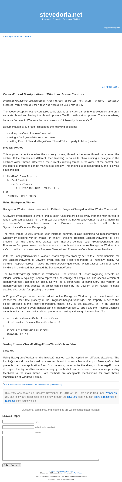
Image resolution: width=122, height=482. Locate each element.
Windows (111, 393)
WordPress (78, 473)
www (118, 27)
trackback (10, 400)
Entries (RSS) (54, 471)
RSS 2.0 (72, 396)
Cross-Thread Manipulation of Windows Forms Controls (43, 94)
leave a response (104, 396)
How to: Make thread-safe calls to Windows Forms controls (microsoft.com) (33, 385)
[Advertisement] (61, 62)
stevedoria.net (61, 14)
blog (105, 27)
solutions (111, 27)
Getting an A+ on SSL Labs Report (19, 36)
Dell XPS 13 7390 (109, 87)
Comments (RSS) (66, 471)
